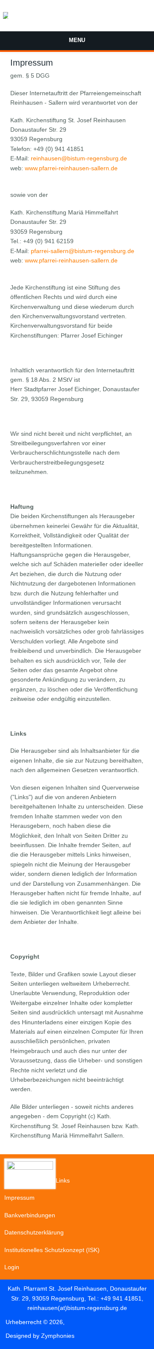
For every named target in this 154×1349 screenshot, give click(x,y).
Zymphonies (57, 1335)
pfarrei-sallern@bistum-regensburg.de (82, 250)
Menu (77, 40)
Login (11, 1267)
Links (63, 1180)
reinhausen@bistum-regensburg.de (79, 158)
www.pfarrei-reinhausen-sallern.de (71, 168)
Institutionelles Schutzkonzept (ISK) (52, 1249)
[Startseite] (5, 18)
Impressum (19, 1197)
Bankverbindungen (29, 1215)
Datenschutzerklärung (34, 1232)
